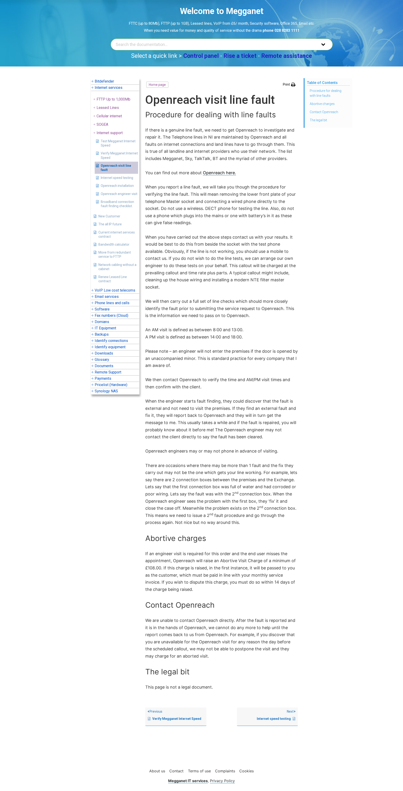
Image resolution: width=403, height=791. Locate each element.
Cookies (246, 771)
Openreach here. (219, 172)
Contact (176, 771)
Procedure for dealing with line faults (325, 93)
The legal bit (318, 120)
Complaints (225, 771)
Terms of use (199, 771)
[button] (289, 85)
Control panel (201, 55)
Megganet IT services (188, 780)
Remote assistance (286, 55)
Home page (157, 85)
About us (157, 771)
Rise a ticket (240, 55)
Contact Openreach (324, 112)
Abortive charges (322, 104)
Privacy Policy (222, 780)
